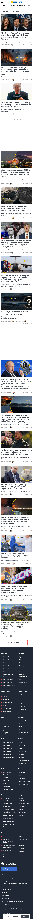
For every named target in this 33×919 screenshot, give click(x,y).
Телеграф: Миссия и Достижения (12, 901)
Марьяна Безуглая (8, 824)
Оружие (5, 783)
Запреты (21, 809)
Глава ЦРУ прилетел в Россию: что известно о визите (15, 313)
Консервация (23, 839)
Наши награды (6, 889)
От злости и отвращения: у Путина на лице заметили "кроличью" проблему (13, 487)
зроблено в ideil (5, 913)
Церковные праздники (22, 799)
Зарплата (22, 657)
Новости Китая (7, 754)
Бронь (21, 775)
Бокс (20, 698)
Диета (21, 727)
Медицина (22, 669)
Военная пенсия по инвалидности (9, 846)
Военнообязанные (24, 781)
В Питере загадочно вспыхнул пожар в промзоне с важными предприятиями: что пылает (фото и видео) (15, 520)
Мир (2, 738)
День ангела (22, 812)
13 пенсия (6, 836)
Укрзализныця (7, 711)
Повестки (22, 772)
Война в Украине (7, 769)
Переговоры (6, 780)
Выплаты (22, 663)
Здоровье (21, 717)
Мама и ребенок (24, 721)
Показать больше (13, 642)
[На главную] (16, 2)
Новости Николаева (9, 685)
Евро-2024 (22, 706)
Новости (4, 653)
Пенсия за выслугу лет (8, 855)
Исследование (23, 733)
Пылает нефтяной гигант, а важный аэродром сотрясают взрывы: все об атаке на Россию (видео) (16, 71)
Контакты (5, 892)
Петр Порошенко (8, 818)
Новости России (8, 748)
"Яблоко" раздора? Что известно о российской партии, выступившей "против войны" (16, 452)
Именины (22, 815)
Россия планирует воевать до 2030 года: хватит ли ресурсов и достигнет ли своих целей (16, 382)
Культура (21, 754)
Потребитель (23, 745)
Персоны (4, 795)
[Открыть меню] (2, 2)
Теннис (21, 701)
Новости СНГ (7, 751)
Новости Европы (8, 742)
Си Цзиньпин (7, 806)
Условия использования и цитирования (14, 883)
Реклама (4, 887)
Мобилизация (22, 769)
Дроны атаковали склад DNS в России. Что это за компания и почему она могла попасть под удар (15, 173)
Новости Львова (8, 669)
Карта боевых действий (7, 773)
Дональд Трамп (7, 803)
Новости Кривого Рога (8, 675)
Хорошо (24, 916)
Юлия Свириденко (8, 827)
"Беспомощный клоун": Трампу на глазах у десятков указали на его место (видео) (16, 105)
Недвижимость (7, 702)
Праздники (21, 795)
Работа (21, 660)
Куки (15, 916)
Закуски (21, 851)
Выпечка (21, 836)
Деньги (5, 696)
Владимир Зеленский (6, 799)
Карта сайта (6, 898)
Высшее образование (23, 675)
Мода (20, 748)
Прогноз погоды (24, 682)
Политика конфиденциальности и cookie (14, 878)
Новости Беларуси (8, 757)
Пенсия (3, 833)
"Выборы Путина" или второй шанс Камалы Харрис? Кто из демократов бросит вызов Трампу (15, 36)
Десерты (21, 845)
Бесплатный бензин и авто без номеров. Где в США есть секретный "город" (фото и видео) (15, 626)
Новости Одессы (8, 666)
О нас (4, 875)
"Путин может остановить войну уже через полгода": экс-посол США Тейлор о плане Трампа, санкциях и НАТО (16, 244)
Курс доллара (7, 708)
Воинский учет (23, 784)
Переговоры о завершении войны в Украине (17, 5)
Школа (21, 672)
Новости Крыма (8, 682)
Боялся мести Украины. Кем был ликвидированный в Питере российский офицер (14, 208)
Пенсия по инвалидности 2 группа (8, 841)
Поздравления (23, 763)
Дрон (4, 730)
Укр (30, 2)
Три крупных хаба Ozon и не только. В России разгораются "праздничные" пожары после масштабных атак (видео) (15, 418)
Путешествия (23, 751)
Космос (5, 724)
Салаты (21, 848)
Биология (6, 727)
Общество (21, 653)
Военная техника (8, 789)
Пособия (21, 679)
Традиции (22, 806)
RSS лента (5, 904)
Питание (21, 724)
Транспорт (6, 699)
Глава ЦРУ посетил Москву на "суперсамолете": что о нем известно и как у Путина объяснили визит (15, 278)
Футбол (21, 695)
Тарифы (5, 705)
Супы (20, 842)
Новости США (7, 745)
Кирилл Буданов (8, 815)
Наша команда (6, 895)
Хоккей (21, 703)
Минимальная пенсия (7, 851)
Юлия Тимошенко (8, 821)
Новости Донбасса (8, 679)
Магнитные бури (24, 760)
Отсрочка (22, 778)
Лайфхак (21, 757)
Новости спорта (23, 691)
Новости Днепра (8, 663)
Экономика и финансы (5, 692)
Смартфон (6, 733)
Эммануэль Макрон (9, 809)
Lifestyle (20, 738)
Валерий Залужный (9, 812)
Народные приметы (25, 803)
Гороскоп (22, 742)
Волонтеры (6, 786)
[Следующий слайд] (31, 6)
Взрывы (5, 777)
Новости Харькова (8, 660)
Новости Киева (7, 657)
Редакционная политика (9, 881)
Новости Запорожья (9, 672)
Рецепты (21, 833)
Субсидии (22, 666)
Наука (3, 717)
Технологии (6, 721)
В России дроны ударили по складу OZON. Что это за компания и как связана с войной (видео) (14, 589)
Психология (22, 730)
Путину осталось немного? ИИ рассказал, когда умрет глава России (15, 556)
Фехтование (22, 709)
